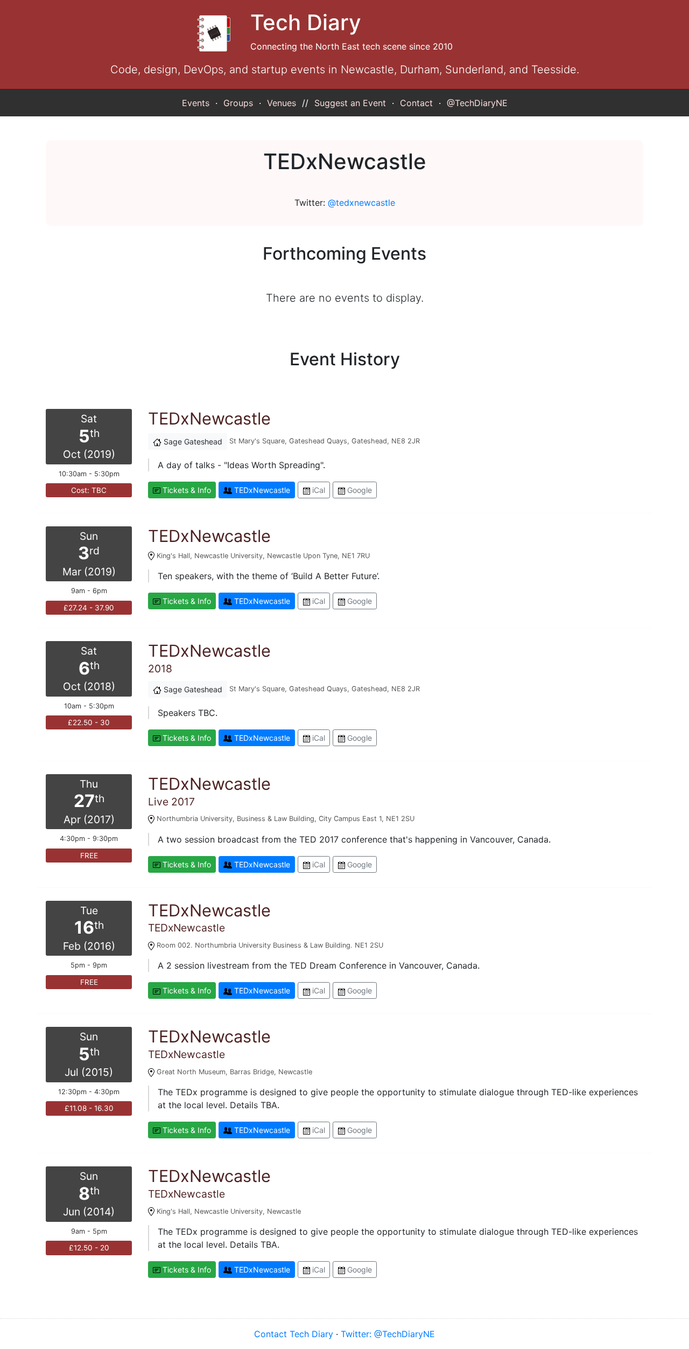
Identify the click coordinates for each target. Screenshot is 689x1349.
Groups (238, 103)
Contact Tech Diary (293, 1334)
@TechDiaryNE (477, 103)
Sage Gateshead (191, 441)
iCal (317, 490)
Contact (416, 103)
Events (195, 103)
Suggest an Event (350, 103)
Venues (281, 103)
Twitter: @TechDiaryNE (388, 1334)
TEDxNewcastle (261, 490)
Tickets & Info (185, 490)
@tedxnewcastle (361, 202)
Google (358, 490)
